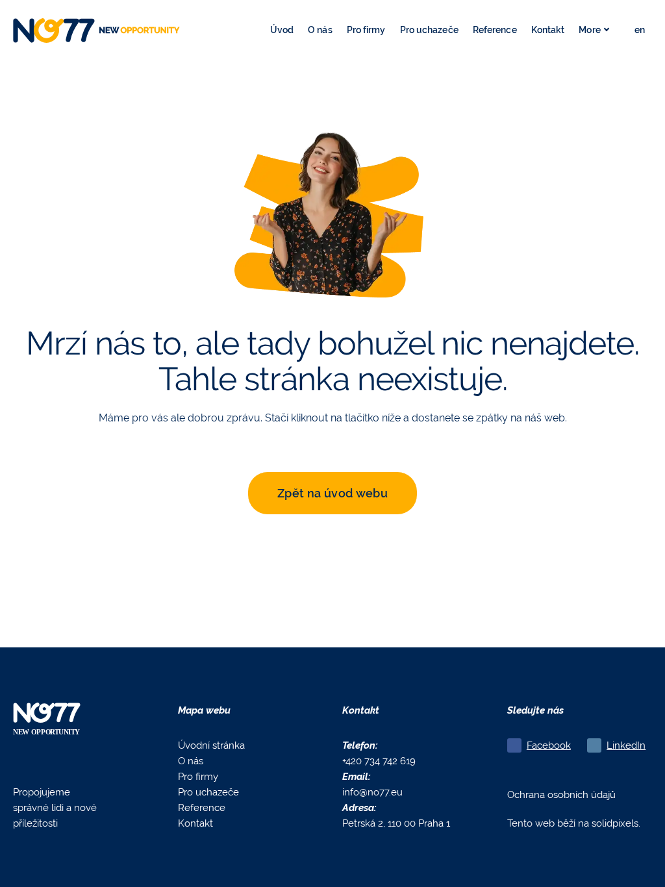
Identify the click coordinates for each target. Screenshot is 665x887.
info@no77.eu (372, 791)
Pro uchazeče (208, 791)
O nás (190, 760)
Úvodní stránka (211, 745)
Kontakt (195, 823)
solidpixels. (616, 823)
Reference (201, 807)
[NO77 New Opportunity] (96, 30)
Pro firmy (198, 776)
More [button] (589, 30)
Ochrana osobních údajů (561, 794)
